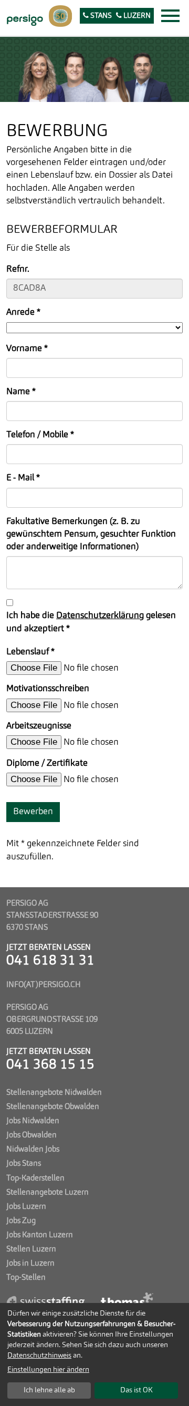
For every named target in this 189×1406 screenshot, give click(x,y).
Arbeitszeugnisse (38, 726)
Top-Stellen (26, 1278)
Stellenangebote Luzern (47, 1192)
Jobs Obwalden (31, 1135)
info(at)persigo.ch (43, 985)
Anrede (23, 312)
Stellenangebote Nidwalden (54, 1093)
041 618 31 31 (50, 961)
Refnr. (17, 269)
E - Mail (23, 478)
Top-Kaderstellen (35, 1178)
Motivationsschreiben (47, 688)
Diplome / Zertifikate (47, 763)
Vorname (27, 348)
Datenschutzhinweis (39, 1355)
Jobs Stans (23, 1163)
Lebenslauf (30, 652)
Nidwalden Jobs (32, 1149)
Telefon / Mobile (40, 434)
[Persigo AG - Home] (24, 19)
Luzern (136, 16)
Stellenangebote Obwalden (52, 1107)
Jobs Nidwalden (32, 1121)
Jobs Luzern (26, 1207)
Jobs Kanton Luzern (39, 1235)
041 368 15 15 (50, 1065)
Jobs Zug (21, 1221)
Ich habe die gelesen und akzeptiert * (91, 622)
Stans (100, 16)
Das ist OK (136, 1390)
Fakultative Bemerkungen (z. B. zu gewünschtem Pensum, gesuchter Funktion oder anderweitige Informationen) (91, 534)
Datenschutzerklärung (100, 615)
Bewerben (33, 811)
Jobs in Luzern (30, 1263)
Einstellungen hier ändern (48, 1369)
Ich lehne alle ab (49, 1390)
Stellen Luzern (31, 1249)
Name (21, 391)
